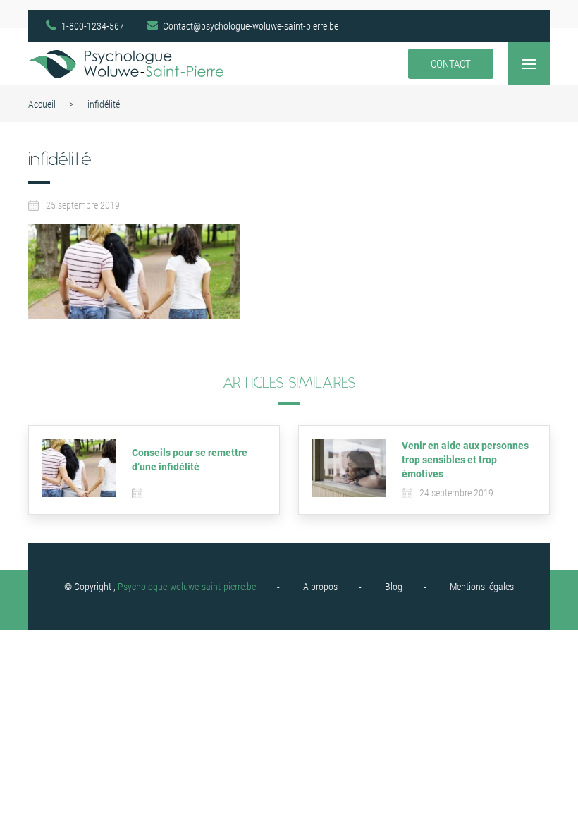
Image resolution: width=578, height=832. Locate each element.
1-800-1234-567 (92, 26)
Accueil (42, 104)
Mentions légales (482, 586)
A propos (320, 586)
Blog (393, 586)
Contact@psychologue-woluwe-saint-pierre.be (250, 26)
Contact (451, 64)
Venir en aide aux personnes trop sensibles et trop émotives (465, 459)
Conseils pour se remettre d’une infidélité (189, 459)
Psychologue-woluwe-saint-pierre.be (187, 586)
